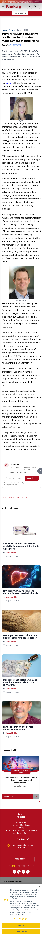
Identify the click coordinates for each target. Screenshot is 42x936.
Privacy (21, 827)
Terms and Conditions (21, 825)
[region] (21, 910)
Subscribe (30, 478)
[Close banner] (39, 3)
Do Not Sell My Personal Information (21, 830)
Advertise (21, 817)
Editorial (21, 819)
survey (9, 83)
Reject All (21, 925)
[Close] (39, 886)
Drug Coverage (8, 497)
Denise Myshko (11, 552)
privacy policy (12, 485)
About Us (21, 814)
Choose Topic (19, 13)
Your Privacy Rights (21, 833)
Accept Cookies (21, 932)
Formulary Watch (23, 497)
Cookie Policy (19, 914)
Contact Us (21, 822)
